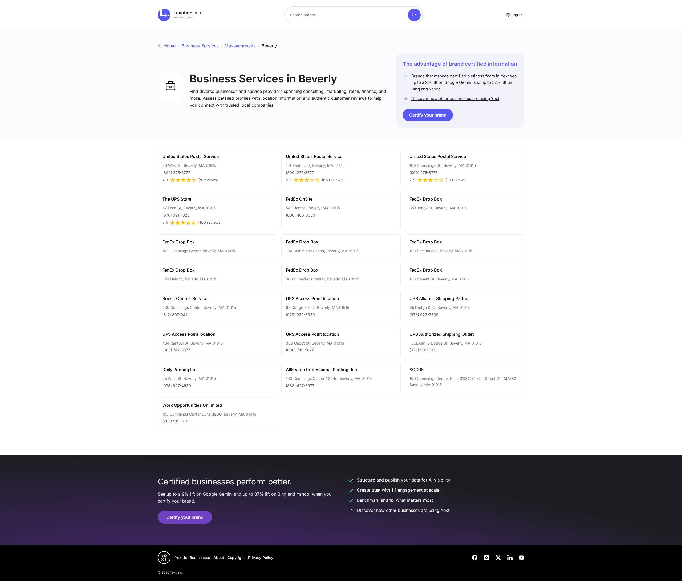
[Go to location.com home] (180, 15)
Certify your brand (427, 115)
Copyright (236, 557)
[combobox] (353, 14)
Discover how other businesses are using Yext (455, 98)
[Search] (414, 15)
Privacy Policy (260, 557)
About (218, 557)
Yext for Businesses (192, 557)
